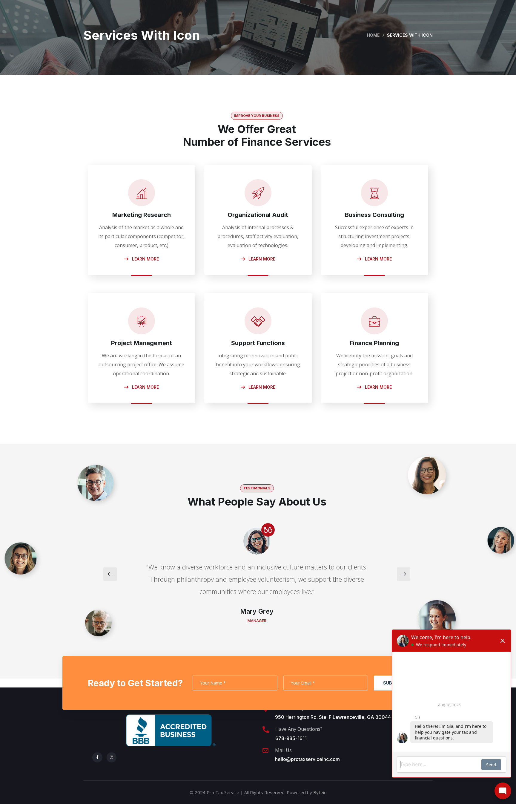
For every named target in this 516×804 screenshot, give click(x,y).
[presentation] (110, 574)
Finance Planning (374, 343)
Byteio (320, 792)
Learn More (145, 258)
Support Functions (258, 343)
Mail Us (283, 750)
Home (373, 35)
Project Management (141, 343)
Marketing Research (141, 214)
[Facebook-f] (97, 757)
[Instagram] (112, 757)
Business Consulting (374, 214)
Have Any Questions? (298, 729)
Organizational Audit (258, 214)
